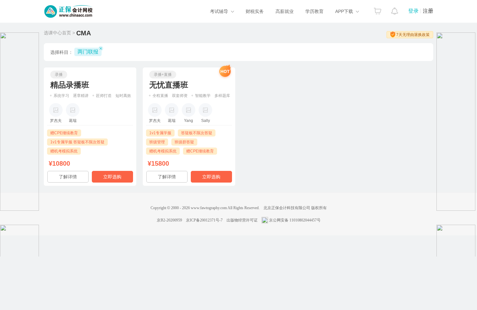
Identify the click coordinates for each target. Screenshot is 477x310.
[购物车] (377, 9)
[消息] (394, 9)
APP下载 (344, 11)
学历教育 (314, 11)
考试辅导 (219, 11)
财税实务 (255, 11)
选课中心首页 (57, 32)
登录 (413, 11)
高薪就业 (284, 11)
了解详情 (68, 176)
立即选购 (112, 176)
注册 (428, 11)
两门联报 (88, 51)
